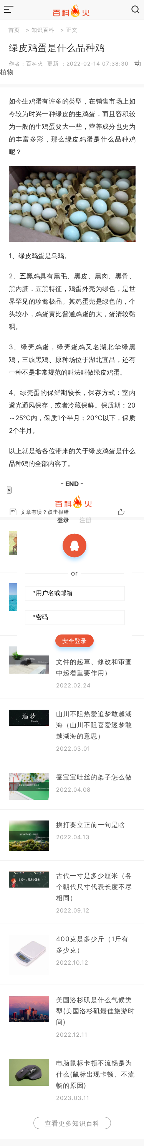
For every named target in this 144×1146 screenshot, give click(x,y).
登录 (63, 520)
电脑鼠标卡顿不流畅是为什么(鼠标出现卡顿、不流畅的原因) (95, 1074)
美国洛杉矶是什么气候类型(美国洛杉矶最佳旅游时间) (95, 1011)
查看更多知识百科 (72, 1123)
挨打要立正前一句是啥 (90, 825)
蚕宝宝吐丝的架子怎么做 (94, 777)
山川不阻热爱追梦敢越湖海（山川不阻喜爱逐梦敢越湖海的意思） (94, 725)
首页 (14, 29)
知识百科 (43, 29)
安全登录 (74, 641)
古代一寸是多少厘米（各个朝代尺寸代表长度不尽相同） (94, 887)
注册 (85, 520)
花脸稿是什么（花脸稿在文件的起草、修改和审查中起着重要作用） (94, 662)
